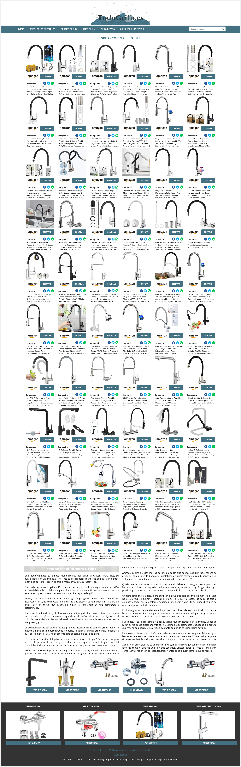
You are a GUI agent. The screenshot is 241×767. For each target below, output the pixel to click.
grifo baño (150, 706)
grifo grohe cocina (208, 706)
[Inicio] (120, 23)
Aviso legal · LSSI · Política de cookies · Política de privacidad (120, 750)
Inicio (21, 29)
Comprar (47, 76)
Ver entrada (40, 690)
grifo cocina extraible (132, 29)
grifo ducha (89, 29)
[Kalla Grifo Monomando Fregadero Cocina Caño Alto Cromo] (169, 672)
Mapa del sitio (120, 755)
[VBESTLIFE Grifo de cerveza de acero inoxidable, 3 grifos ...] (72, 672)
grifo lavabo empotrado (42, 29)
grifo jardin (91, 706)
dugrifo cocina (69, 29)
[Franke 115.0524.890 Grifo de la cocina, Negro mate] (40, 672)
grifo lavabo (108, 29)
